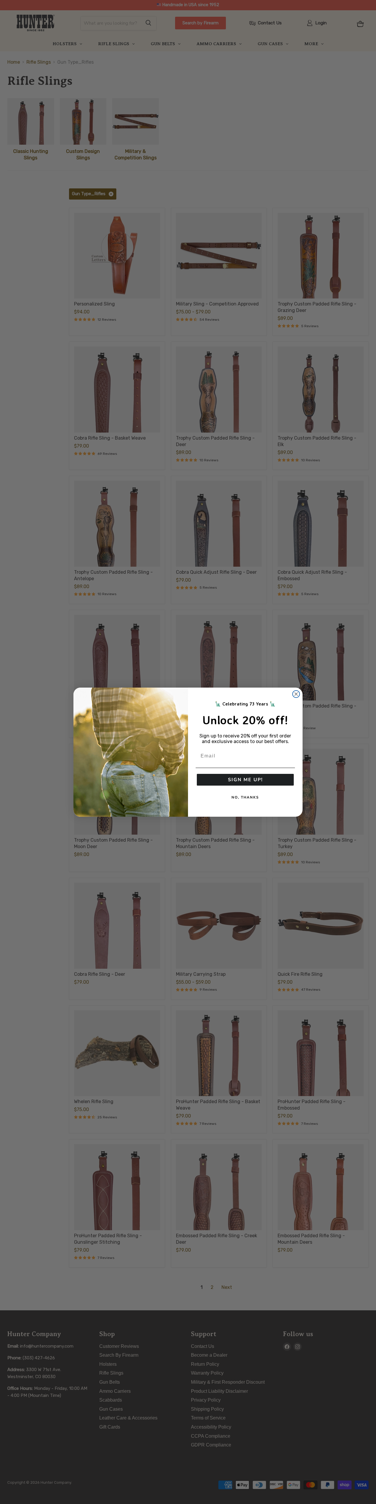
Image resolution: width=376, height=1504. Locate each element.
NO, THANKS (245, 797)
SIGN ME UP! (245, 780)
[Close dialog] (296, 694)
